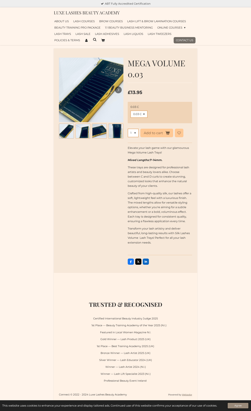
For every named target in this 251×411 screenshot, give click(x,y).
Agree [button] (238, 405)
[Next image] (118, 89)
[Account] (86, 40)
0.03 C (134, 107)
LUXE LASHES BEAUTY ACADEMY (87, 12)
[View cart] (103, 40)
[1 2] (133, 133)
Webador (187, 394)
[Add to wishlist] (179, 133)
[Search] (94, 39)
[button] (66, 131)
